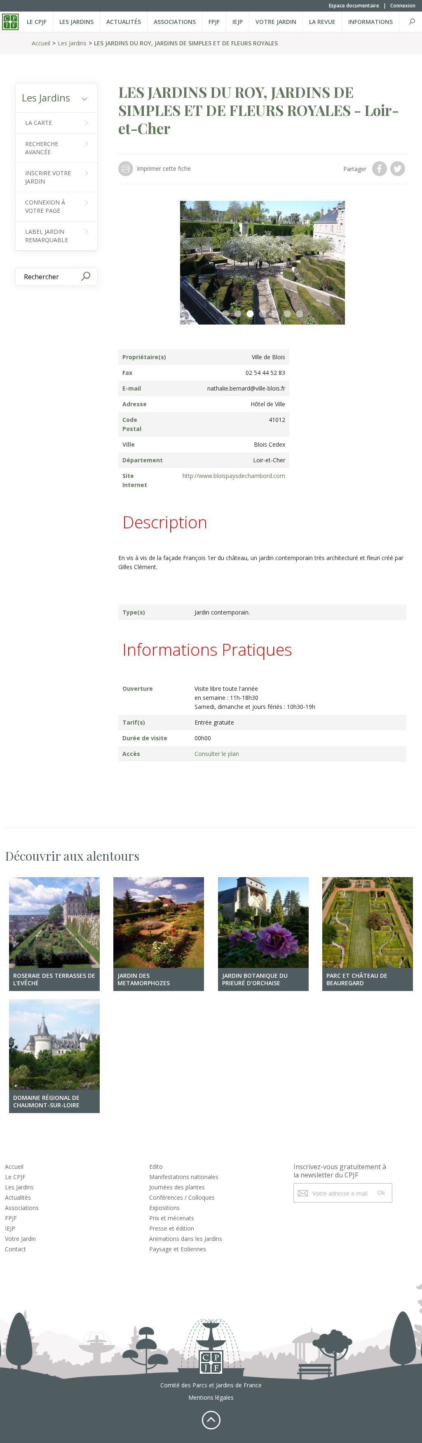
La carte (38, 123)
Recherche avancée (41, 148)
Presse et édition (171, 1228)
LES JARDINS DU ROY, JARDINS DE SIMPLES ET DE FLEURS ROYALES (186, 43)
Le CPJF (37, 22)
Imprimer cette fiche (164, 168)
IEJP (237, 22)
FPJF (214, 22)
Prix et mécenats (171, 1218)
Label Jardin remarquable (46, 236)
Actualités (123, 22)
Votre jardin (276, 22)
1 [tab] (225, 314)
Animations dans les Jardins (185, 1239)
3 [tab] (250, 314)
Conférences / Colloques (182, 1197)
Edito (156, 1166)
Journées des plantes (177, 1187)
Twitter (398, 169)
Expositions (164, 1208)
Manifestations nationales (183, 1177)
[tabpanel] (262, 263)
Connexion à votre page (45, 206)
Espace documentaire (354, 5)
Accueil (41, 43)
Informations (370, 22)
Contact (15, 1249)
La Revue (322, 22)
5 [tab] (275, 314)
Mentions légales (211, 1397)
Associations (175, 22)
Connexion (402, 5)
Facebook (380, 169)
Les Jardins (76, 22)
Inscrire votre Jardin (48, 177)
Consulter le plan (217, 754)
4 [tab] (262, 314)
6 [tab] (287, 314)
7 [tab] (299, 314)
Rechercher (411, 22)
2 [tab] (238, 314)
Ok (381, 1192)
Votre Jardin (20, 1239)
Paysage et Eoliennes (177, 1249)
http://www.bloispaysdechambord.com (234, 476)
